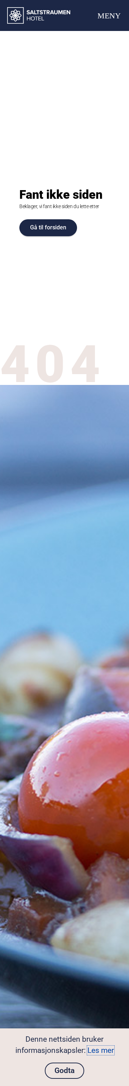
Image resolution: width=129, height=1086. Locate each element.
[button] (109, 15)
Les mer (100, 1050)
